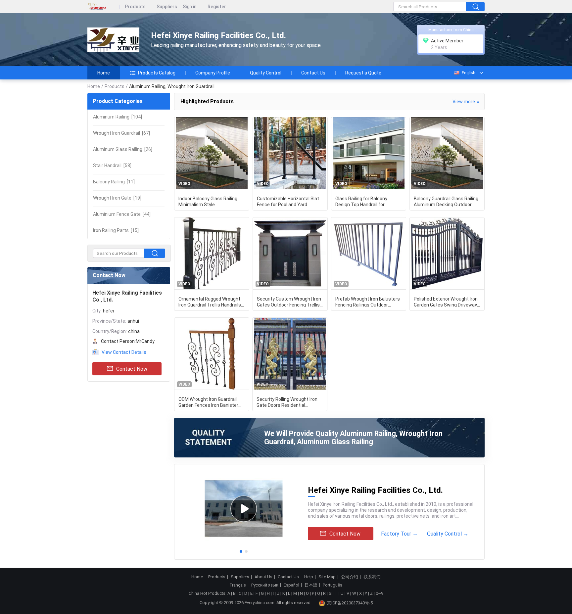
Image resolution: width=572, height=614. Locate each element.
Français (238, 585)
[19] (117, 198)
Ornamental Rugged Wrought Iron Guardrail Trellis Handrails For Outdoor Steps (209, 301)
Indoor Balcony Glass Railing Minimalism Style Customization (207, 201)
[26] (122, 149)
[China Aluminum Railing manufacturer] (113, 39)
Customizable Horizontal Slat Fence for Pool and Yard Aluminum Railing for (288, 201)
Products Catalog (156, 72)
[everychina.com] (103, 7)
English (468, 73)
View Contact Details (124, 352)
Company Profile (212, 72)
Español (291, 585)
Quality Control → (447, 534)
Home (103, 72)
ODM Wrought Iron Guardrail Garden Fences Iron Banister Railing (208, 402)
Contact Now (131, 369)
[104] (117, 116)
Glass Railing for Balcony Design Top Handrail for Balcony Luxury (361, 201)
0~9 (379, 593)
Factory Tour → (399, 534)
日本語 (311, 585)
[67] (121, 133)
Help (308, 577)
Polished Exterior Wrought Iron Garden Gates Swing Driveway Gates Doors (446, 301)
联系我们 (372, 577)
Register (217, 7)
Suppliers (167, 7)
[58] (112, 165)
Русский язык (264, 585)
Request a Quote (363, 72)
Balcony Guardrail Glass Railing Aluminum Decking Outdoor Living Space (446, 201)
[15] (116, 230)
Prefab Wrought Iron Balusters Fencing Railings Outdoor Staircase (367, 301)
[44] (122, 214)
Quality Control (265, 72)
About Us (263, 577)
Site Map (327, 577)
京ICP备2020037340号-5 (350, 602)
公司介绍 (349, 577)
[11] (114, 181)
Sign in (190, 7)
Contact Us (313, 72)
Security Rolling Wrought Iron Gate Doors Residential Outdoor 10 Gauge (287, 402)
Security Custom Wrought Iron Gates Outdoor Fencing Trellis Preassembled (289, 301)
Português (332, 585)
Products (135, 7)
